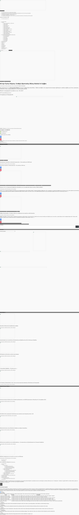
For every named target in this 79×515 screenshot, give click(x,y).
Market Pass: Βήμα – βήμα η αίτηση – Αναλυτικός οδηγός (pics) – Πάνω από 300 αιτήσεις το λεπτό (14, 224)
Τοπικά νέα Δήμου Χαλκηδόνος (46, 185)
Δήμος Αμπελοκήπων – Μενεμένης (9, 23)
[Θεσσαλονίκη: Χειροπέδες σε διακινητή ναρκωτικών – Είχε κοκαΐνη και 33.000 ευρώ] (39, 152)
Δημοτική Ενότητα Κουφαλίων (21, 185)
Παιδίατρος (14, 140)
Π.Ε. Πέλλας (5, 39)
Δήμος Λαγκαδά (6, 29)
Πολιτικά (18, 211)
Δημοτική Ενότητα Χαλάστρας (9, 467)
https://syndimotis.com (3, 142)
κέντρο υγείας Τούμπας (8, 140)
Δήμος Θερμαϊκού (6, 25)
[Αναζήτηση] (77, 227)
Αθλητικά (3, 43)
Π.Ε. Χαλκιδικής (6, 36)
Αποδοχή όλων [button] (7, 482)
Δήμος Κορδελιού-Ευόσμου (8, 468)
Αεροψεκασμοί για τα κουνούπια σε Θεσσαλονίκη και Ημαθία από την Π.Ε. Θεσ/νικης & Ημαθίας (16, 13)
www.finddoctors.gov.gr (6, 92)
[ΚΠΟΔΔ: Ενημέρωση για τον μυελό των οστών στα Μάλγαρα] (39, 449)
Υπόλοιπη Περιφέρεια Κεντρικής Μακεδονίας (8, 34)
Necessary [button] (1, 491)
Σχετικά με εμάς (4, 459)
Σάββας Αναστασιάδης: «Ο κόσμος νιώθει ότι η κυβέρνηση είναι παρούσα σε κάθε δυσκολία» (17, 213)
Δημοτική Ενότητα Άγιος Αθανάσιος (11, 185)
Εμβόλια (3, 140)
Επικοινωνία (3, 48)
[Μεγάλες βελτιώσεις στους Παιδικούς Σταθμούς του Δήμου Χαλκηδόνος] (39, 421)
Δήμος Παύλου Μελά (7, 31)
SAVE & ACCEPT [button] (3, 514)
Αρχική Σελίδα (4, 21)
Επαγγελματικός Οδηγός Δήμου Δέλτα (9, 478)
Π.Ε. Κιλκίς (5, 37)
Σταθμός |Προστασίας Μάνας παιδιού (21, 140)
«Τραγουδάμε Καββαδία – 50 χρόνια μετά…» (8, 14)
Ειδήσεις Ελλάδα (4, 41)
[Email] (39, 138)
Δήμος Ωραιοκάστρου (7, 33)
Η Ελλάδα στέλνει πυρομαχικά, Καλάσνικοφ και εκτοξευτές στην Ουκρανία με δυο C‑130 (16, 413)
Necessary (2, 492)
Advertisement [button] (2, 509)
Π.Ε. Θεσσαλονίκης (7, 35)
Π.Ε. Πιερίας (5, 40)
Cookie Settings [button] (2, 482)
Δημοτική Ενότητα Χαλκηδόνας (30, 185)
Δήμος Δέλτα (5, 24)
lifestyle (3, 44)
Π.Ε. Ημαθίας (6, 38)
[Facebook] (39, 136)
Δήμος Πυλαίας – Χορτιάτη (8, 32)
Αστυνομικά (3, 45)
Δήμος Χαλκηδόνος (3, 185)
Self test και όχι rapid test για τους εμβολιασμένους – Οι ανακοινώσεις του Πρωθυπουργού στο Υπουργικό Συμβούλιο (22, 442)
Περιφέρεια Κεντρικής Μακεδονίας (12, 211)
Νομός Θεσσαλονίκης (7, 81)
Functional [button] (1, 501)
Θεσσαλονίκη (2, 81)
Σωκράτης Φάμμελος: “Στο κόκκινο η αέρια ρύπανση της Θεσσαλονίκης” (10, 223)
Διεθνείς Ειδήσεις (4, 47)
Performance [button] (2, 504)
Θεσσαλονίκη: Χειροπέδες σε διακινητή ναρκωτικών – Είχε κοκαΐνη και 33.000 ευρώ (16, 162)
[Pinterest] (39, 139)
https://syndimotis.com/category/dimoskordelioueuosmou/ (13, 128)
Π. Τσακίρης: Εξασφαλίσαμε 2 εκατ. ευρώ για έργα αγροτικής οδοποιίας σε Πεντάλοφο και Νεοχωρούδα (17, 15)
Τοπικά (3, 22)
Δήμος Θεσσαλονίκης (7, 27)
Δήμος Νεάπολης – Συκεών (8, 30)
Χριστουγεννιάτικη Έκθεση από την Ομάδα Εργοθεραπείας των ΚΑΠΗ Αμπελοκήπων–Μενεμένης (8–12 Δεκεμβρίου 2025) (23, 399)
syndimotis (15, 85)
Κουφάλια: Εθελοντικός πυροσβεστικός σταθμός (9, 12)
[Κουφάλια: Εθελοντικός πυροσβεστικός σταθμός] (39, 319)
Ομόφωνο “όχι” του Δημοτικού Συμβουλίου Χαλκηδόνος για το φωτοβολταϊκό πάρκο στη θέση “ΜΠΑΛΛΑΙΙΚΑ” (21, 187)
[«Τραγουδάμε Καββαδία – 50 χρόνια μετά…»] (39, 361)
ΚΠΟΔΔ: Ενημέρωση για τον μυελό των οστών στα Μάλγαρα (11, 456)
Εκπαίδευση (3, 46)
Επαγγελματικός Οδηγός (5, 477)
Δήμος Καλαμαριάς (6, 28)
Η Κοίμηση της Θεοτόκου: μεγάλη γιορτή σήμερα (9, 354)
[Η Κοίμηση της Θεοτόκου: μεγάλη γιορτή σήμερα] (39, 347)
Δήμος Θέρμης (6, 26)
